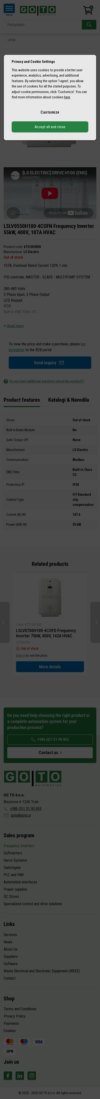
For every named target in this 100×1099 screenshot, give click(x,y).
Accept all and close (50, 127)
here (67, 97)
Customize (50, 112)
